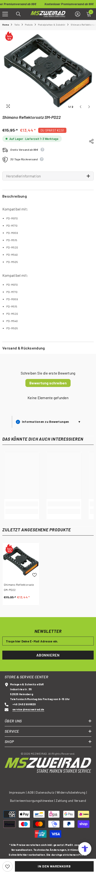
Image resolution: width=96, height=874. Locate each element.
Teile (17, 24)
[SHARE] (90, 141)
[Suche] (18, 14)
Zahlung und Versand (71, 801)
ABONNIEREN (48, 655)
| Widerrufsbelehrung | (71, 792)
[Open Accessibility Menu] (84, 848)
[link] (21, 503)
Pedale (29, 24)
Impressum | (18, 792)
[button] (80, 107)
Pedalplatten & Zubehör (51, 24)
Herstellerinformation (23, 176)
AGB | (31, 792)
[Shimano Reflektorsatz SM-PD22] (21, 561)
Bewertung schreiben (48, 383)
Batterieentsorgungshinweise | (32, 801)
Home (5, 24)
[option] (48, 70)
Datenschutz (45, 792)
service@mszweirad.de (28, 709)
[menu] (5, 14)
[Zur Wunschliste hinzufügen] (7, 866)
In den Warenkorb (54, 866)
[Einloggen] (77, 14)
